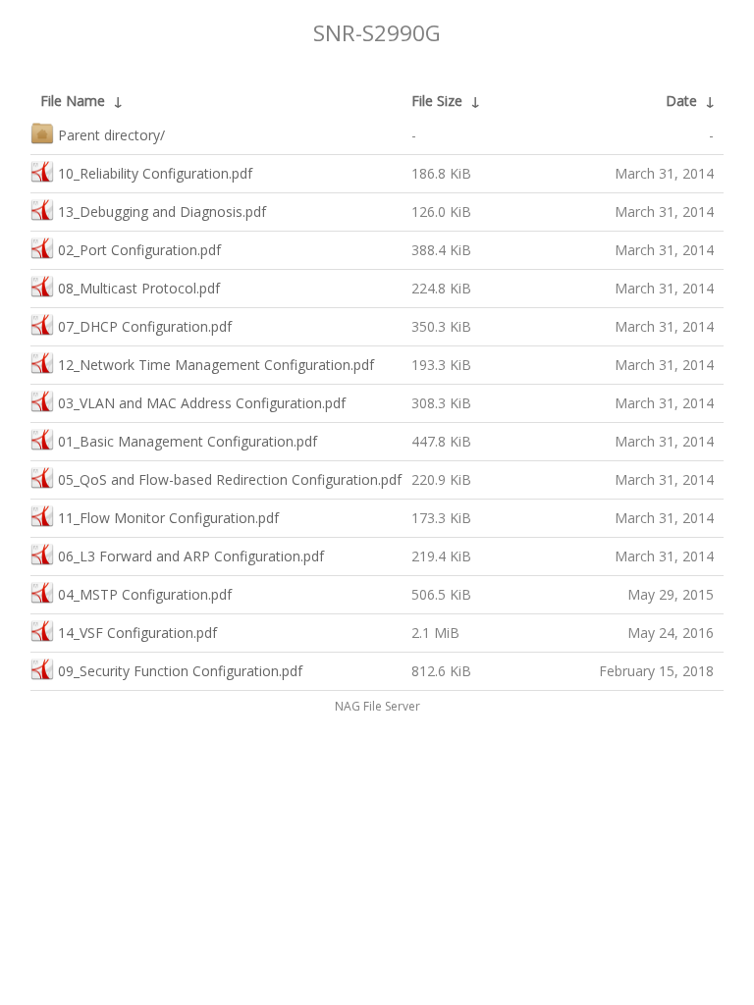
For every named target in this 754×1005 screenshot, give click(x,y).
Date (681, 100)
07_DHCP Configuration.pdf (145, 326)
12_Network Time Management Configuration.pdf (216, 364)
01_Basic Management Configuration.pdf (187, 441)
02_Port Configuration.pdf (139, 249)
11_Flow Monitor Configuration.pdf (168, 517)
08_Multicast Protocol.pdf (139, 288)
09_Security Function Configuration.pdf (180, 670)
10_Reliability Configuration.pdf (155, 173)
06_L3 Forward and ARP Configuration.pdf (191, 556)
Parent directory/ (111, 135)
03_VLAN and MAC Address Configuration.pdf (202, 403)
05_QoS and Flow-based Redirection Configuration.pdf (230, 479)
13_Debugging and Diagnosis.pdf (162, 211)
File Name (72, 100)
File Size (436, 100)
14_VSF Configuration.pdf (137, 632)
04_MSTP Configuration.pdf (145, 594)
